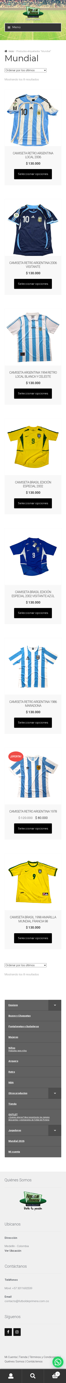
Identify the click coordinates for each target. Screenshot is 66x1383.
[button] (57, 1362)
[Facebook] (8, 1332)
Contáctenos (34, 1361)
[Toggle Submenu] (54, 1005)
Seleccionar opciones (33, 174)
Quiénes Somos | (15, 1361)
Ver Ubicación (13, 1250)
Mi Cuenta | (12, 1357)
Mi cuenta (11, 1376)
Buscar (33, 1376)
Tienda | (24, 1357)
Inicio (11, 51)
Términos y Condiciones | (44, 1357)
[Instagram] (17, 1332)
